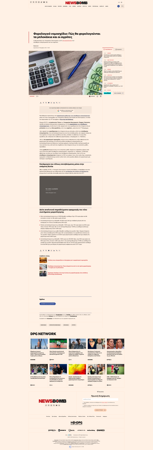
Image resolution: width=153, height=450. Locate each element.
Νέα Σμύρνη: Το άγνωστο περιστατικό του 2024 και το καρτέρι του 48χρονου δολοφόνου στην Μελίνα (95, 353)
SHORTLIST (102, 6)
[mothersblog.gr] (91, 430)
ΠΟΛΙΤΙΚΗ (60, 6)
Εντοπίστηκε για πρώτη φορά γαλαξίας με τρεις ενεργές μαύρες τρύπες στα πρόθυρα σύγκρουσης (113, 56)
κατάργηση (69, 171)
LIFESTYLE (85, 6)
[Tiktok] (41, 2)
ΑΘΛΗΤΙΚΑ (79, 6)
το (73, 171)
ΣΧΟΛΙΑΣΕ (93, 96)
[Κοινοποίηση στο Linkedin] (54, 102)
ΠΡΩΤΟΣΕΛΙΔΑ (95, 6)
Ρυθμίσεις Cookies (81, 416)
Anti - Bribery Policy (91, 416)
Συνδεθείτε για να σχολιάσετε (47, 303)
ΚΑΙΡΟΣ (89, 6)
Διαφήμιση (105, 416)
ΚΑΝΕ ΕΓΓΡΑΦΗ (99, 410)
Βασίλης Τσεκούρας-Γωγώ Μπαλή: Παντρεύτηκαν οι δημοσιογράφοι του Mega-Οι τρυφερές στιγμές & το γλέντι (95, 379)
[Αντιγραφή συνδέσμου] (97, 96)
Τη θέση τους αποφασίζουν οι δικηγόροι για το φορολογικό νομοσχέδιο (68, 260)
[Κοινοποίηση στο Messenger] (49, 102)
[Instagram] (39, 2)
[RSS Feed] (46, 2)
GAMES (106, 6)
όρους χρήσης (104, 402)
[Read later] (100, 96)
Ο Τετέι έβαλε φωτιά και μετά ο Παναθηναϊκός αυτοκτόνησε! (38, 377)
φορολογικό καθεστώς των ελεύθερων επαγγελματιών (73, 115)
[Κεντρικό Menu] (122, 6)
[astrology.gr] (81, 430)
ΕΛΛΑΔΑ (54, 6)
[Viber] (36, 2)
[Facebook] (31, 2)
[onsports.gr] (62, 430)
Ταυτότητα (48, 416)
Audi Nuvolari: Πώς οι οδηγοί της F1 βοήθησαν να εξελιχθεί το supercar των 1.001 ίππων (113, 86)
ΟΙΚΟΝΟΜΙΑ (65, 6)
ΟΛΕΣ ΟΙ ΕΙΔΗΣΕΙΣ (48, 6)
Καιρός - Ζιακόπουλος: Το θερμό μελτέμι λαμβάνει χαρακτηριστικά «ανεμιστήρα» (76, 378)
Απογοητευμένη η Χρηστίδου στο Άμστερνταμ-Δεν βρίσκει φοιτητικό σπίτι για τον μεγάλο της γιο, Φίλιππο (114, 353)
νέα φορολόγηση (67, 40)
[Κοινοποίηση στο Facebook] (43, 102)
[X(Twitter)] (33, 2)
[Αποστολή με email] (59, 102)
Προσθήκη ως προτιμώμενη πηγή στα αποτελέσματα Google (66, 111)
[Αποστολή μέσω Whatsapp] (51, 102)
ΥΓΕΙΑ (70, 6)
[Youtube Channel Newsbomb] (44, 2)
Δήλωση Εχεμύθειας (62, 416)
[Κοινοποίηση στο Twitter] (46, 102)
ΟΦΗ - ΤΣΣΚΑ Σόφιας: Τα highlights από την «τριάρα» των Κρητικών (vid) (114, 378)
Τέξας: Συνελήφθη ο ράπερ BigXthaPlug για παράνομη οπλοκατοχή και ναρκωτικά (113, 71)
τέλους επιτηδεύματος (81, 171)
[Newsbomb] (53, 401)
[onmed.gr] (101, 430)
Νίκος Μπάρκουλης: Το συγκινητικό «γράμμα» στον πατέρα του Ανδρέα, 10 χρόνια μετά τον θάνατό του (76, 353)
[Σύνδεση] (118, 6)
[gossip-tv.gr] (52, 430)
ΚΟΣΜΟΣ (74, 6)
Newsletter (49, 318)
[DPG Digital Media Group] (76, 423)
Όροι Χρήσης (54, 416)
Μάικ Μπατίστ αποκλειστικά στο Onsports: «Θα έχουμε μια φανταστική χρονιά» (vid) (57, 353)
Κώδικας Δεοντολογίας (72, 416)
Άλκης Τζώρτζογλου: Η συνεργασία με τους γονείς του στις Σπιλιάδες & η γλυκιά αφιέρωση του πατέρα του (57, 379)
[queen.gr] (72, 430)
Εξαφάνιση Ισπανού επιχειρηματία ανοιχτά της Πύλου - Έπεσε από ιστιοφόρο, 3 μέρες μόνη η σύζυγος (38, 353)
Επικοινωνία (98, 416)
